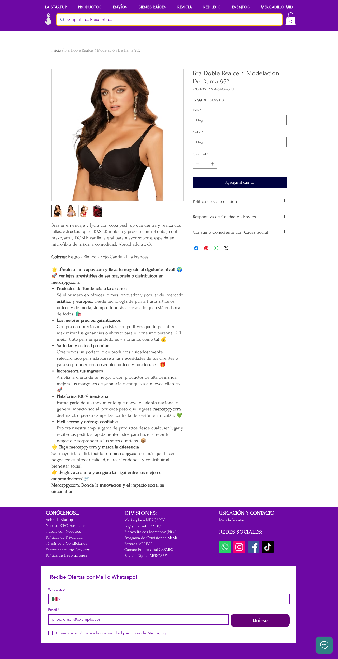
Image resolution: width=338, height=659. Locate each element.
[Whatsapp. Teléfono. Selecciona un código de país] (57, 599)
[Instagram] (239, 547)
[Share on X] (226, 248)
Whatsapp (56, 589)
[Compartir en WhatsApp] (216, 248)
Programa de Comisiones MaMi (150, 537)
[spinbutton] (205, 163)
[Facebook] (253, 547)
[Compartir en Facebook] (196, 248)
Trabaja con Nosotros (63, 531)
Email (53, 609)
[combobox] (240, 120)
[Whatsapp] (225, 547)
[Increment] (213, 163)
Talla (197, 110)
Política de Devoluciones (66, 555)
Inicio (56, 50)
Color (198, 132)
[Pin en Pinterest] (206, 248)
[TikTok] (268, 547)
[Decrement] (197, 163)
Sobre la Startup (59, 519)
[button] (240, 7)
